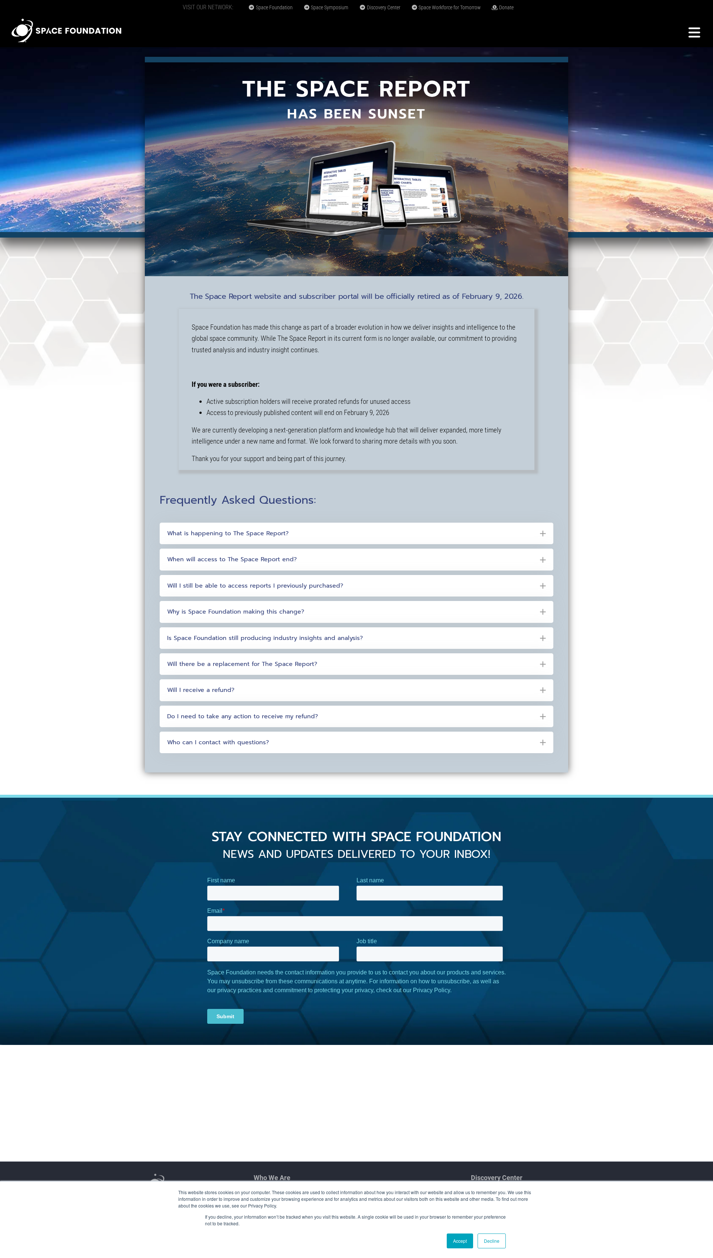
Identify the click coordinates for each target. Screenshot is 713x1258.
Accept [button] (460, 1241)
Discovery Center (383, 7)
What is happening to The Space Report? (228, 533)
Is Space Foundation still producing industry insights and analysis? (265, 638)
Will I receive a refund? (200, 690)
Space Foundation (274, 7)
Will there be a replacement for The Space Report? (242, 664)
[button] (356, 533)
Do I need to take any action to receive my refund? (242, 716)
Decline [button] (491, 1241)
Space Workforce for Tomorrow (449, 7)
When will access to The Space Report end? (232, 559)
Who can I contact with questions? (218, 742)
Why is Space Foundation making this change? (235, 612)
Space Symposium (329, 7)
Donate (506, 7)
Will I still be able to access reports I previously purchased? (255, 586)
